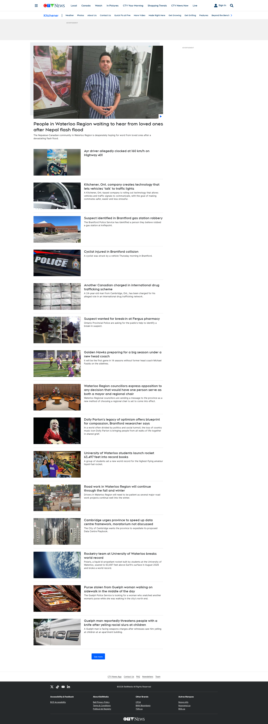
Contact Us (105, 15)
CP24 (138, 702)
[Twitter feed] (52, 686)
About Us (92, 15)
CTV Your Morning (133, 5)
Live (195, 5)
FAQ (138, 676)
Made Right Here (157, 15)
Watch (98, 5)
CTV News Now (179, 5)
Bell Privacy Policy (101, 702)
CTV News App (115, 676)
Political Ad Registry (102, 709)
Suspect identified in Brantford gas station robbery (123, 218)
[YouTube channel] (63, 686)
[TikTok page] (57, 686)
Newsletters (147, 676)
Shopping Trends (157, 5)
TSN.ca (139, 709)
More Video (139, 15)
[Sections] (36, 5)
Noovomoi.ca (184, 705)
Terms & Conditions (102, 705)
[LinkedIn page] (68, 686)
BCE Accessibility (58, 702)
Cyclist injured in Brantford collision (111, 251)
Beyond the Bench (221, 15)
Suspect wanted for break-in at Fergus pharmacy (122, 318)
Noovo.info (183, 702)
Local (74, 5)
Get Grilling (190, 15)
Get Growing (175, 15)
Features (203, 15)
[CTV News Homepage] (54, 5)
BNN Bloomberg (143, 705)
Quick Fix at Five (122, 15)
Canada (86, 5)
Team (157, 676)
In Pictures (113, 5)
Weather (69, 15)
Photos (80, 15)
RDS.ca (181, 709)
